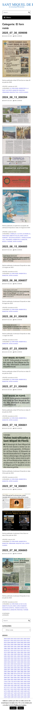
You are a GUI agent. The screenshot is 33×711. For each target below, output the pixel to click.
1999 (15, 644)
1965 (21, 652)
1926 (18, 662)
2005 (21, 642)
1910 (18, 666)
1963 (28, 652)
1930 (5, 662)
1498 (21, 689)
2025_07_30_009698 (14, 32)
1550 (21, 687)
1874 (28, 673)
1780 (28, 679)
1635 (28, 681)
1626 (15, 683)
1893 (21, 669)
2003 (28, 642)
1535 (28, 687)
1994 (5, 646)
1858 (5, 677)
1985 (8, 648)
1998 (18, 644)
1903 (15, 668)
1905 (8, 668)
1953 (8, 656)
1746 (5, 681)
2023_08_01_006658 (14, 316)
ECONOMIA (26, 233)
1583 (21, 685)
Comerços (13, 233)
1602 (25, 683)
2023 (15, 638)
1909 (21, 666)
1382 (18, 695)
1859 (28, 675)
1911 (15, 666)
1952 (11, 656)
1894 (18, 669)
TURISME (9, 241)
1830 (8, 679)
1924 (25, 662)
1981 (21, 648)
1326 (18, 697)
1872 (8, 675)
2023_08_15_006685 (14, 246)
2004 (25, 642)
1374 (21, 695)
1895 (15, 669)
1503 (15, 689)
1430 (8, 693)
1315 (25, 697)
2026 (5, 638)
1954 (5, 656)
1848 (21, 677)
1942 (18, 658)
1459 (15, 691)
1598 (5, 685)
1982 (18, 648)
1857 (8, 677)
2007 (15, 642)
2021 (21, 638)
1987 (28, 646)
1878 (18, 673)
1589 (15, 685)
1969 (8, 652)
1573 (5, 687)
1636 (25, 681)
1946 (5, 658)
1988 (25, 646)
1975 (15, 650)
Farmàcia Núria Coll (21, 608)
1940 (25, 658)
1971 (28, 650)
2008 (11, 642)
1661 (18, 681)
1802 (21, 679)
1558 (18, 687)
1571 (8, 687)
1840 (5, 679)
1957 (21, 654)
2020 (25, 638)
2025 (8, 638)
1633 (5, 683)
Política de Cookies (20, 705)
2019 (28, 638)
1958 (18, 654)
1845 (25, 677)
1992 (11, 646)
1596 (8, 685)
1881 (8, 673)
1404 (8, 695)
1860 (25, 675)
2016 (11, 640)
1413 (25, 693)
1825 (11, 679)
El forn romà (14, 88)
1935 (15, 660)
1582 (25, 685)
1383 (15, 695)
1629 (8, 683)
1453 (21, 691)
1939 (28, 658)
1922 (5, 664)
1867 (15, 675)
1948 (25, 656)
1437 (28, 691)
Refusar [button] (21, 708)
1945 (8, 658)
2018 (5, 640)
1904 (11, 668)
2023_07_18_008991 (14, 486)
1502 (18, 689)
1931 (28, 660)
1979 (28, 648)
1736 (8, 681)
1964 (25, 652)
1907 (28, 666)
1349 (5, 697)
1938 (5, 660)
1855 (15, 677)
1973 (21, 650)
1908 (24, 666)
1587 (18, 685)
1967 (15, 652)
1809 (15, 679)
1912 (11, 666)
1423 (18, 693)
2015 (15, 640)
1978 (5, 650)
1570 (11, 687)
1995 (28, 644)
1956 (25, 654)
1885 (21, 671)
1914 (5, 666)
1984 (11, 648)
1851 (18, 677)
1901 (21, 668)
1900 (25, 668)
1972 (25, 650)
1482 (28, 689)
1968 (11, 652)
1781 (25, 679)
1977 (8, 650)
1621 (18, 683)
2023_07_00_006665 (14, 550)
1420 (21, 693)
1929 (8, 662)
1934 (18, 660)
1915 (28, 664)
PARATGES (22, 90)
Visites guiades (23, 92)
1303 (28, 697)
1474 (5, 691)
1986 (5, 648)
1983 (15, 648)
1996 (25, 644)
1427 (11, 693)
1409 (28, 693)
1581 (28, 685)
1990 (18, 646)
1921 (8, 664)
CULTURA (19, 233)
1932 (25, 660)
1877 (21, 673)
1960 (11, 654)
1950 (18, 656)
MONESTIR (15, 90)
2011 (28, 640)
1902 (18, 668)
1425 (15, 693)
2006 (18, 642)
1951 (15, 656)
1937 (8, 660)
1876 (25, 673)
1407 (5, 695)
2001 (8, 644)
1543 (25, 687)
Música (4, 241)
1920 (11, 664)
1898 (5, 669)
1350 (28, 695)
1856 (11, 677)
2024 (11, 638)
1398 (11, 695)
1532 (5, 689)
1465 (11, 691)
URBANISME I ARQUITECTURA (10, 92)
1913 (8, 666)
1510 (11, 689)
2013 (21, 640)
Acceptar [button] (13, 708)
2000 (11, 644)
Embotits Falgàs (15, 235)
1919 (15, 664)
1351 (25, 695)
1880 (11, 673)
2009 (8, 642)
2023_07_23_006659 (14, 348)
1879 (15, 673)
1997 (21, 644)
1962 (5, 654)
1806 (18, 679)
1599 (28, 683)
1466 (8, 691)
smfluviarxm (18, 36)
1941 (21, 658)
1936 (11, 660)
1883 (28, 671)
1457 (18, 691)
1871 (11, 675)
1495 (25, 689)
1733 (11, 681)
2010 (5, 642)
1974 (18, 650)
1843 (28, 677)
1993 (8, 646)
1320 (21, 697)
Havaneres (9, 239)
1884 (25, 671)
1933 (21, 660)
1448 (25, 691)
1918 (18, 664)
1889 (8, 671)
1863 (21, 675)
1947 (28, 656)
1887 (15, 671)
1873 (5, 675)
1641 (21, 681)
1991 (15, 646)
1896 (11, 669)
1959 (15, 654)
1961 (8, 654)
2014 (18, 640)
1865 (18, 675)
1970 (5, 652)
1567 (15, 687)
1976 (11, 650)
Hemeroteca (23, 88)
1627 (11, 683)
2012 (25, 640)
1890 (5, 671)
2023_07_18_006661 (14, 425)
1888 (11, 671)
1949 (21, 656)
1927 (15, 662)
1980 (25, 648)
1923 (28, 662)
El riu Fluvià (22, 604)
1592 (11, 685)
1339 (8, 697)
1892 (25, 669)
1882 (5, 673)
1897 (8, 669)
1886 (18, 671)
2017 (8, 640)
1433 (5, 693)
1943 (15, 658)
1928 (11, 662)
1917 (21, 664)
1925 (21, 662)
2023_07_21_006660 (14, 386)
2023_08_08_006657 (14, 280)
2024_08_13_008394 (14, 97)
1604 (21, 683)
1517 (8, 689)
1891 (28, 669)
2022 (18, 638)
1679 (15, 681)
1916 (25, 664)
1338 (11, 697)
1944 (11, 658)
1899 (28, 668)
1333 (15, 697)
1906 (5, 668)
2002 (5, 644)
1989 (21, 646)
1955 (28, 654)
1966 (18, 652)
